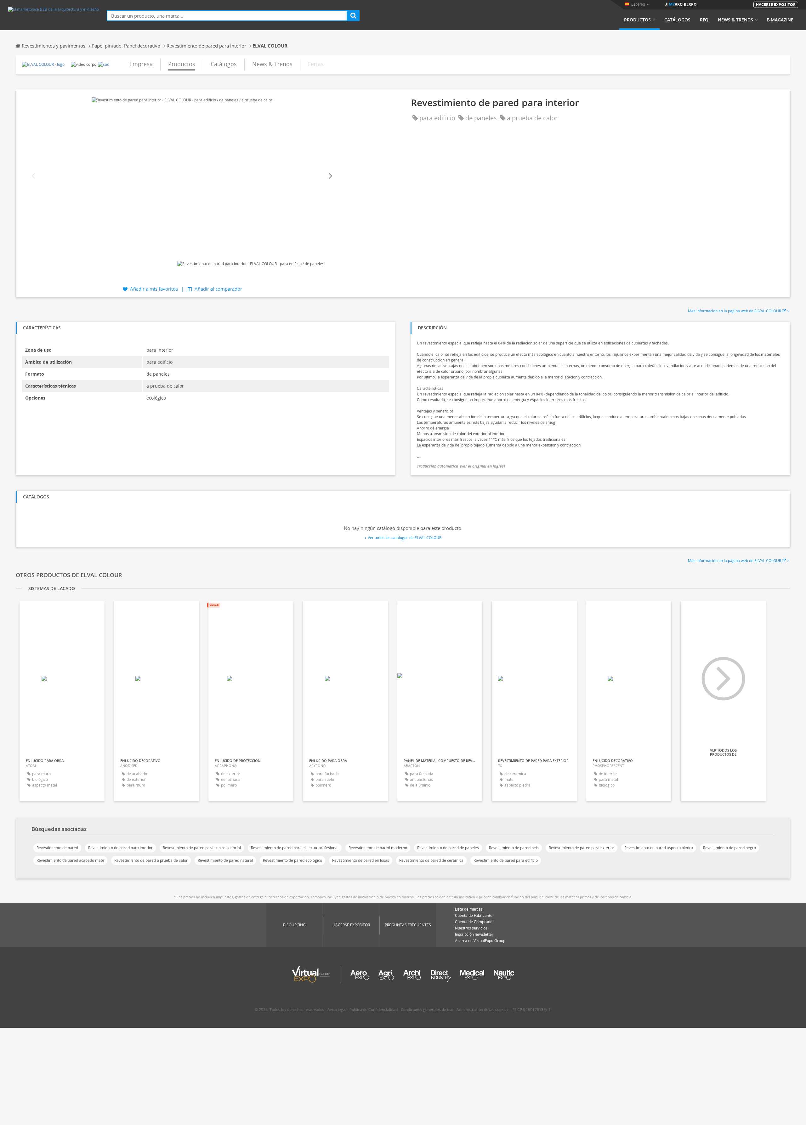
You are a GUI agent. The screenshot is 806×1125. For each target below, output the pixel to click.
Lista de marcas (469, 909)
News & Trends (735, 20)
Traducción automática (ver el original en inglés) (461, 466)
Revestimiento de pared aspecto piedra (658, 847)
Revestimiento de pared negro (729, 847)
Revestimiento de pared (57, 847)
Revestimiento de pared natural (225, 860)
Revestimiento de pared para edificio (506, 860)
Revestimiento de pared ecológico (292, 860)
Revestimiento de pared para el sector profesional (294, 847)
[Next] (330, 176)
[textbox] (227, 15)
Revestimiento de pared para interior (120, 847)
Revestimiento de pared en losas (360, 860)
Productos (637, 20)
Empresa (141, 64)
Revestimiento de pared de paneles (448, 847)
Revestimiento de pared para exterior (581, 847)
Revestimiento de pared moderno (378, 847)
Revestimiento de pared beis (514, 847)
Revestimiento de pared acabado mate (70, 860)
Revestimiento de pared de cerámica (431, 860)
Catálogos (677, 20)
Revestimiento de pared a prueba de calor (151, 860)
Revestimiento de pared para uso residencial (202, 847)
